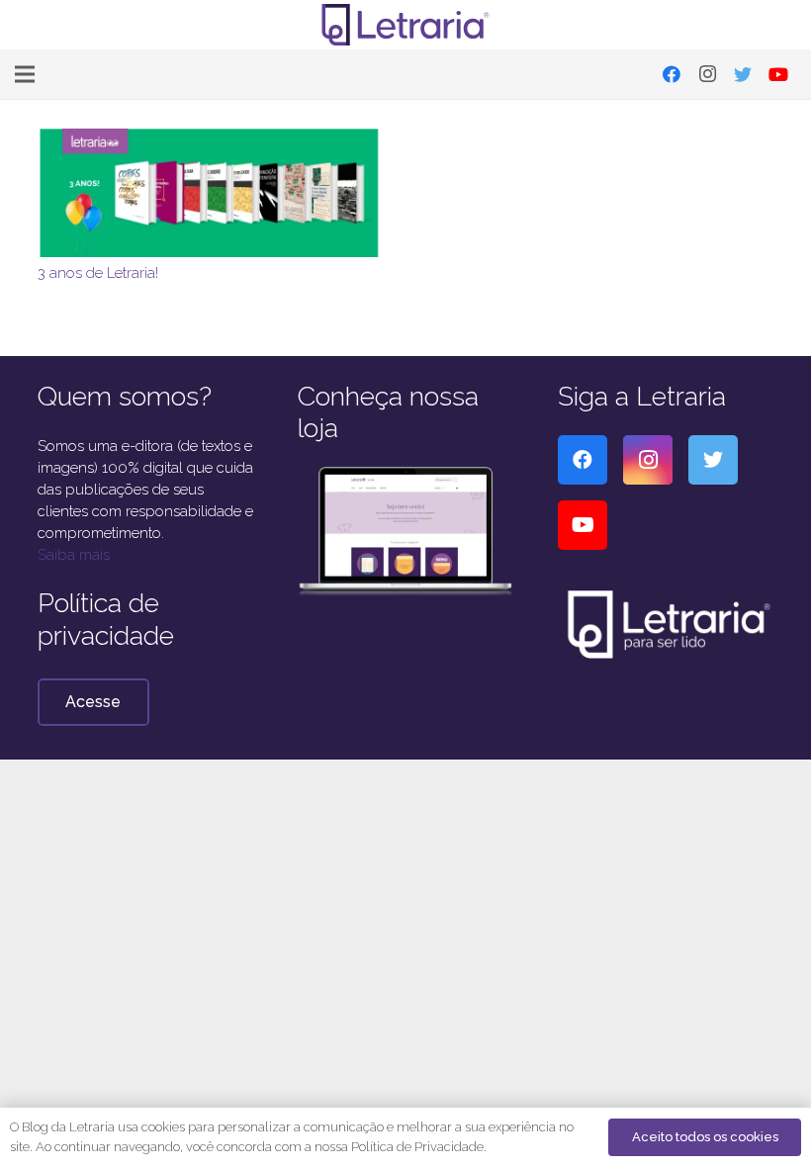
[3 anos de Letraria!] (211, 139)
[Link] (406, 24)
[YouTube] (778, 74)
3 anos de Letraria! (98, 273)
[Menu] (24, 74)
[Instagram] (707, 74)
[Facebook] (671, 74)
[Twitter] (743, 74)
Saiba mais (74, 555)
